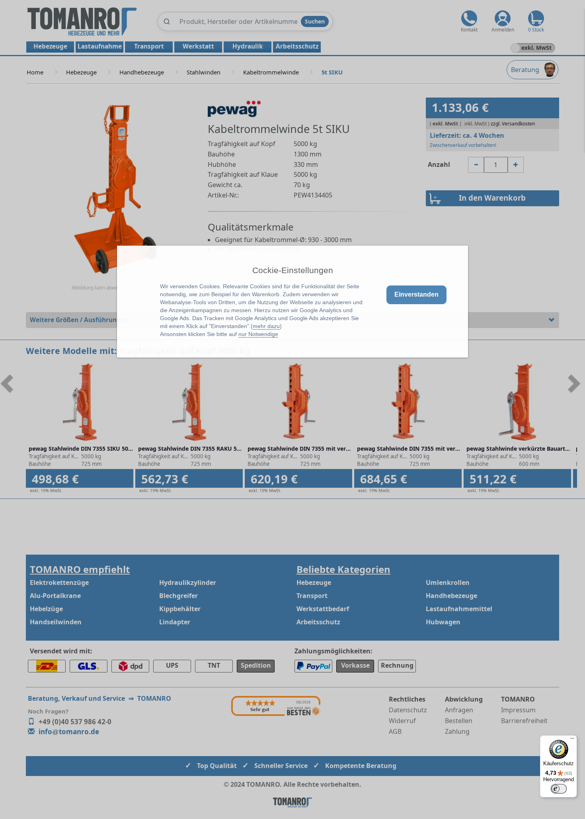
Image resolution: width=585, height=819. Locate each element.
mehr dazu (266, 326)
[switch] (559, 789)
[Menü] (572, 740)
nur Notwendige (258, 334)
